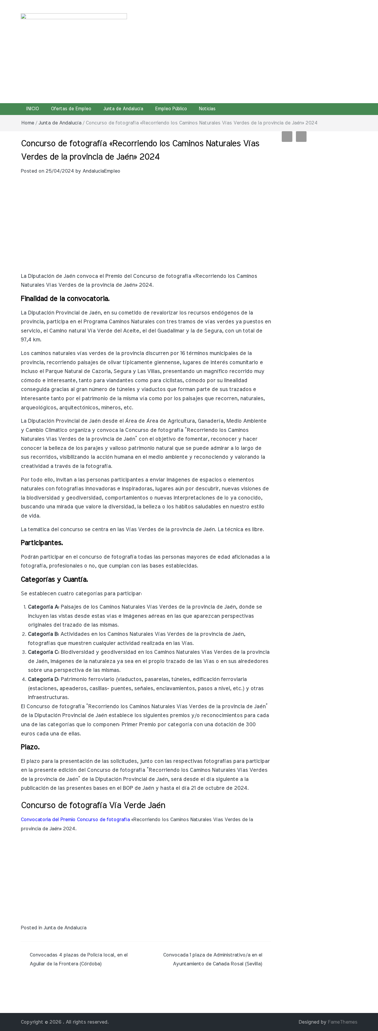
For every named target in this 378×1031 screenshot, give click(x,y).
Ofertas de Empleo (71, 108)
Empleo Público (171, 108)
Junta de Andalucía (123, 108)
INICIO (32, 108)
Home (27, 122)
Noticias (207, 108)
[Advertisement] (246, 50)
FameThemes (342, 1021)
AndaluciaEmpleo (101, 171)
